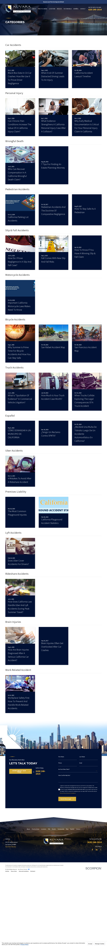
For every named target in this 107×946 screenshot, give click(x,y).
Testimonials (61, 829)
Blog (67, 829)
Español (72, 829)
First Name (61, 756)
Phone (60, 763)
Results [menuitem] (59, 9)
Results (54, 829)
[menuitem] (7, 871)
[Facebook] (92, 850)
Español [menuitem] (75, 9)
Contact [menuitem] (83, 9)
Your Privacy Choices (22, 869)
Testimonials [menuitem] (67, 9)
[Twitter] (101, 850)
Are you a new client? (64, 769)
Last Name (82, 756)
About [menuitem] (34, 9)
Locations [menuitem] (52, 9)
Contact (78, 829)
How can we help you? (64, 775)
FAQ (49, 829)
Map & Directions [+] (10, 847)
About (28, 829)
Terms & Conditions (71, 793)
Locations (43, 829)
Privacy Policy (63, 793)
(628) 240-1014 (40, 772)
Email (80, 763)
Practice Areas (35, 829)
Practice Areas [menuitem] (42, 9)
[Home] (18, 8)
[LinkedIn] (96, 850)
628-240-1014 (95, 9)
